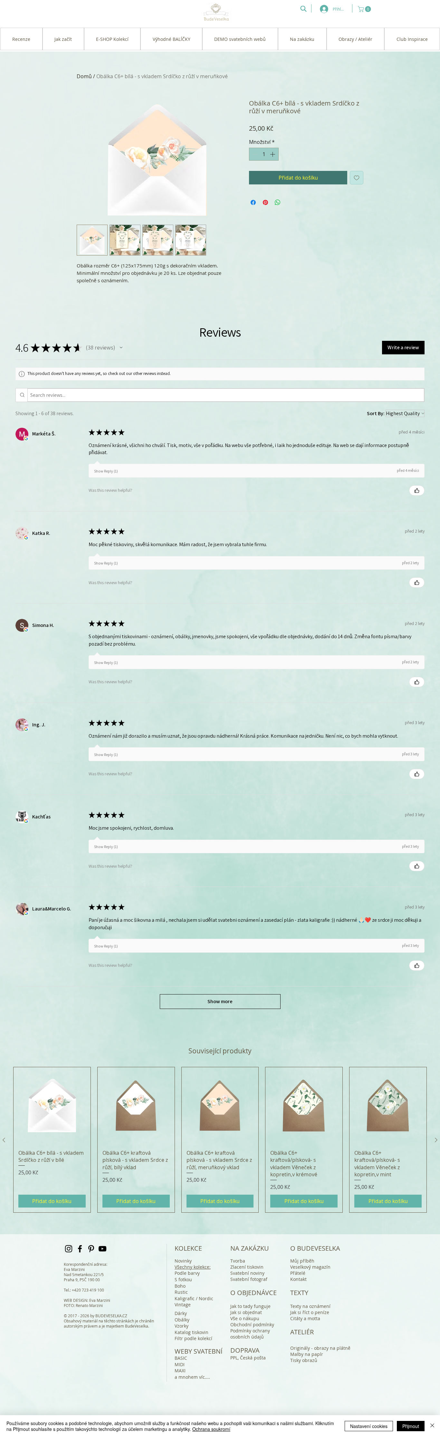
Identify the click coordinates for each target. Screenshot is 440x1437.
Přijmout (410, 1426)
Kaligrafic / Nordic (194, 1298)
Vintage (183, 1305)
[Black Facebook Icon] (80, 1249)
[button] (365, 9)
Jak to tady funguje (250, 1306)
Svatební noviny (247, 1273)
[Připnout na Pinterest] (265, 202)
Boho (180, 1286)
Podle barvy (187, 1273)
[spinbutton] (264, 154)
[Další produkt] (436, 1140)
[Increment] (273, 154)
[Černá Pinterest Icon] (91, 1249)
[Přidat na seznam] (356, 177)
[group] (220, 1140)
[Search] (303, 9)
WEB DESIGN (75, 1300)
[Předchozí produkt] (4, 1140)
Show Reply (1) (106, 471)
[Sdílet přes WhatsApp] (278, 202)
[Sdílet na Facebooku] (253, 202)
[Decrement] (254, 154)
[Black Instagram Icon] (68, 1249)
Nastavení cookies (368, 1426)
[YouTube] (102, 1249)
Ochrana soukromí (211, 1429)
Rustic (181, 1292)
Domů (84, 76)
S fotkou (183, 1279)
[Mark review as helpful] (417, 490)
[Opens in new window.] (26, 438)
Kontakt (298, 1279)
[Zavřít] (432, 1426)
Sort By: (376, 413)
